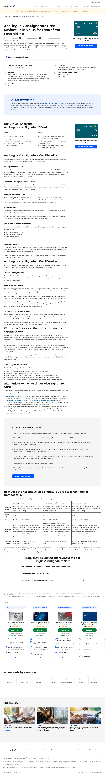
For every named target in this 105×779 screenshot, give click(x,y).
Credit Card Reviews (72, 6)
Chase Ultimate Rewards (14, 400)
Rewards (81, 682)
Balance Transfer (66, 682)
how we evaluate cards (45, 750)
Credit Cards (7, 16)
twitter (90, 750)
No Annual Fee (94, 682)
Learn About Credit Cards (92, 6)
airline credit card (45, 48)
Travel (52, 682)
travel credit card (51, 103)
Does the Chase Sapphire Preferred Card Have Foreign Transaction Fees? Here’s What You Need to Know (52, 729)
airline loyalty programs (36, 291)
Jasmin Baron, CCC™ (54, 38)
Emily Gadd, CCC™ (32, 38)
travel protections (45, 227)
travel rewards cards (32, 278)
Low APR (38, 682)
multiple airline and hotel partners (41, 400)
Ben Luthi (15, 38)
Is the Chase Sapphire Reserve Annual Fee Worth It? (18, 728)
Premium (10, 682)
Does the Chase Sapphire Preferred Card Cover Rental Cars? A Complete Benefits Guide (84, 729)
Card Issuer (56, 6)
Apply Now (14, 630)
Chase (23, 16)
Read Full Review (15, 658)
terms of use (7, 772)
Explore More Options (85, 46)
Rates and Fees (12, 635)
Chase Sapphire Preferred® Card (17, 396)
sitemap (32, 750)
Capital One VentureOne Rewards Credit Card (89, 623)
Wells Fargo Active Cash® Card (64, 623)
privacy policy (18, 772)
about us (23, 750)
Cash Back (24, 682)
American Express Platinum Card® (16, 623)
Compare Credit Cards (40, 6)
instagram (98, 750)
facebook (81, 750)
